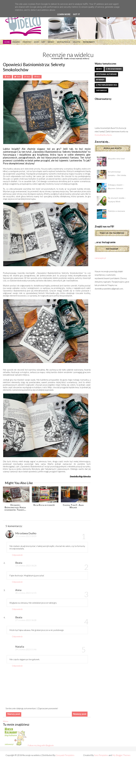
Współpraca (63, 42)
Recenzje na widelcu (68, 54)
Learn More (63, 14)
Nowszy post (79, 714)
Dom (36, 42)
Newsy (51, 42)
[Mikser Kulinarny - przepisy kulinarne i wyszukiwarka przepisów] (15, 745)
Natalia (19, 646)
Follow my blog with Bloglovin (41, 745)
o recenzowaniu (114, 69)
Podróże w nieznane (116, 211)
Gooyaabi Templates (65, 755)
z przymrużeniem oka (106, 85)
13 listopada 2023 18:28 (25, 565)
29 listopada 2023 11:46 (25, 649)
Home (7, 42)
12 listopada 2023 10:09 (25, 536)
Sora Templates (101, 755)
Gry (43, 42)
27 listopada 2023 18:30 (25, 620)
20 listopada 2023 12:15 (25, 593)
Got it (76, 14)
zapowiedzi (101, 90)
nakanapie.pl (100, 258)
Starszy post (13, 714)
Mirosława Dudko (25, 533)
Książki (16, 42)
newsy (99, 69)
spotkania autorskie (106, 74)
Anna (18, 590)
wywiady (100, 80)
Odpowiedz (17, 555)
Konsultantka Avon (103, 135)
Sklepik (76, 42)
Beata (18, 562)
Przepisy (27, 42)
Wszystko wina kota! (116, 159)
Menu (5, 721)
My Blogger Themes (121, 755)
